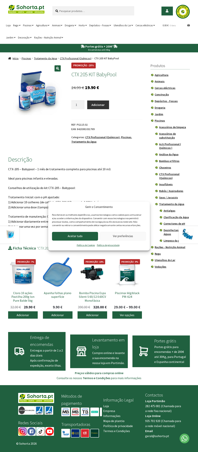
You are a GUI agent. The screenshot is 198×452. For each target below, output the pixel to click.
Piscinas (27, 25)
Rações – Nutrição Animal (47, 37)
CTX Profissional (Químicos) (75, 58)
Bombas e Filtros (169, 161)
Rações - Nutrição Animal (170, 247)
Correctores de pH (174, 223)
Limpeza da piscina (175, 240)
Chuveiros (165, 167)
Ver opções (127, 315)
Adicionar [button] (23, 315)
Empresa (109, 411)
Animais (56, 25)
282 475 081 (152, 406)
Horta (82, 25)
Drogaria (69, 25)
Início (16, 58)
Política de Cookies (86, 245)
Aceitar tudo (75, 236)
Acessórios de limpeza (172, 127)
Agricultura (41, 25)
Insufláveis (166, 184)
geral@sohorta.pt (157, 436)
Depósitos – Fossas (99, 25)
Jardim (9, 37)
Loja (8, 25)
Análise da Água (168, 154)
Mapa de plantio (114, 421)
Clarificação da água (176, 217)
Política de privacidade (108, 245)
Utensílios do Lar (122, 25)
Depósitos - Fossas (166, 101)
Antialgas (169, 210)
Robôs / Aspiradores (171, 191)
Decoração (24, 37)
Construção (162, 94)
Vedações (160, 266)
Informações (111, 416)
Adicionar (98, 105)
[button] (58, 68)
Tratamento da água (45, 58)
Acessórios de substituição (167, 135)
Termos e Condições (116, 431)
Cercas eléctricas (144, 25)
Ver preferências (123, 236)
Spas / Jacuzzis (168, 197)
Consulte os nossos (83, 378)
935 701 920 (152, 421)
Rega (15, 25)
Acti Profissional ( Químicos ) (170, 146)
